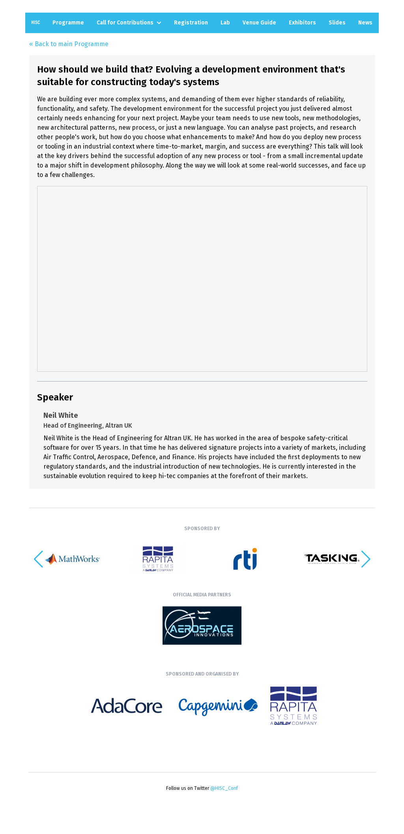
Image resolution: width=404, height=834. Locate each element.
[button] (366, 559)
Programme (68, 22)
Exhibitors (302, 22)
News (365, 22)
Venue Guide (259, 22)
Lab (225, 22)
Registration (191, 22)
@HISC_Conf (224, 788)
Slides (337, 22)
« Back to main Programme (68, 44)
